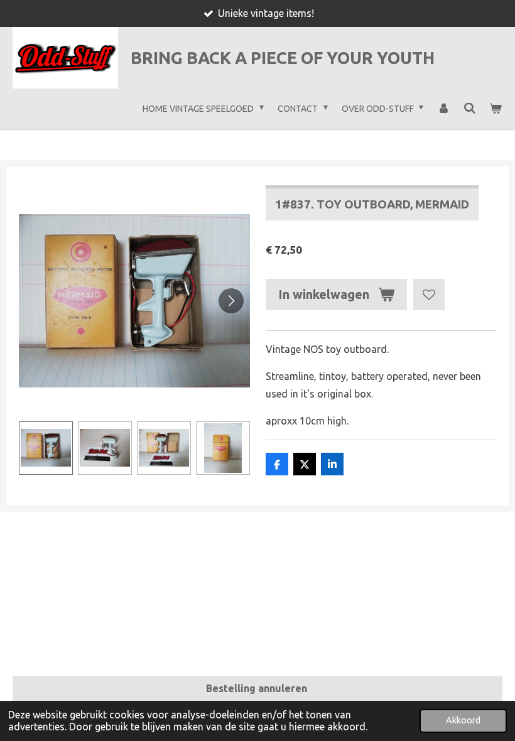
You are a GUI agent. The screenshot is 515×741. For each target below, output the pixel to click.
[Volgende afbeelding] (231, 300)
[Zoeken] (470, 109)
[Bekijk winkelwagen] (495, 109)
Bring (283, 57)
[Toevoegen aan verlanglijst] (429, 294)
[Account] (443, 109)
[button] (46, 448)
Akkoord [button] (463, 720)
